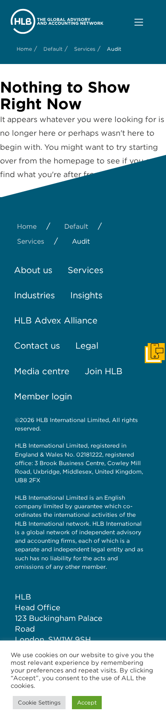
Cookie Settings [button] (39, 702)
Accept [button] (87, 702)
